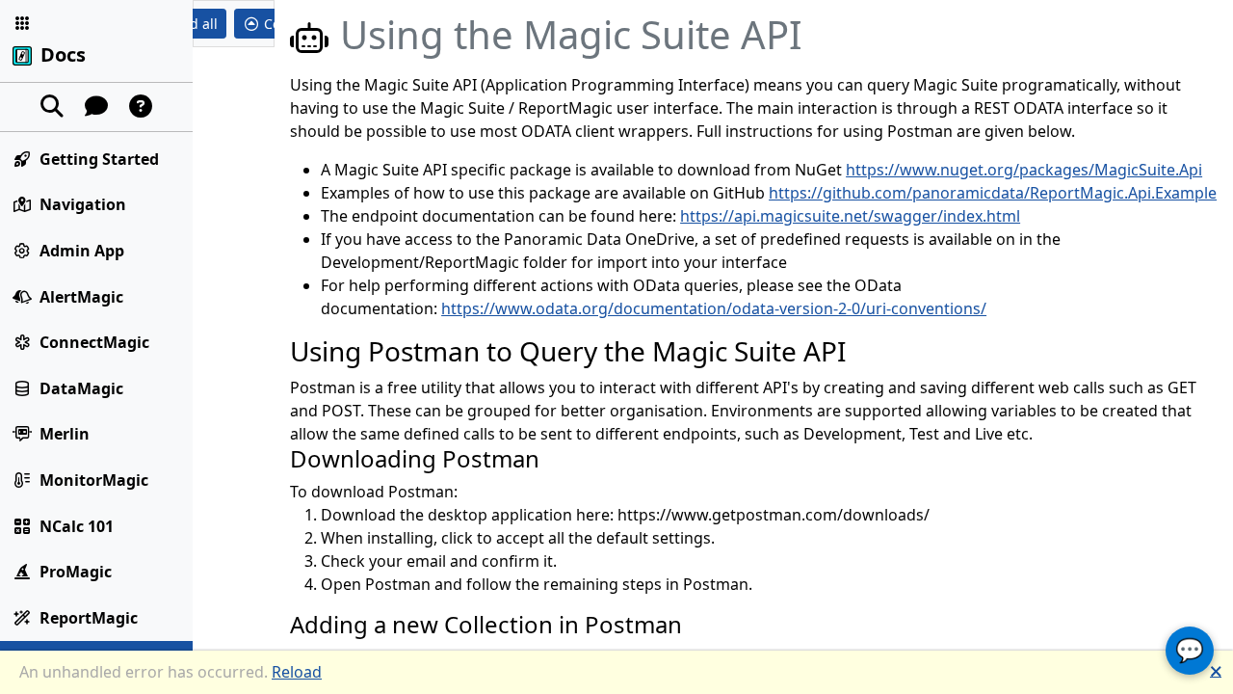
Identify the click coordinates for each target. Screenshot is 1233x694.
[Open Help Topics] (140, 107)
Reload (297, 671)
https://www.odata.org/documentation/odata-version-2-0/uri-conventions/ (713, 308)
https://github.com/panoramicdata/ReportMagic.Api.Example (993, 192)
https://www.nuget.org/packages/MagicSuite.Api (1024, 169)
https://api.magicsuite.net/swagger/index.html (850, 216)
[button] (22, 23)
